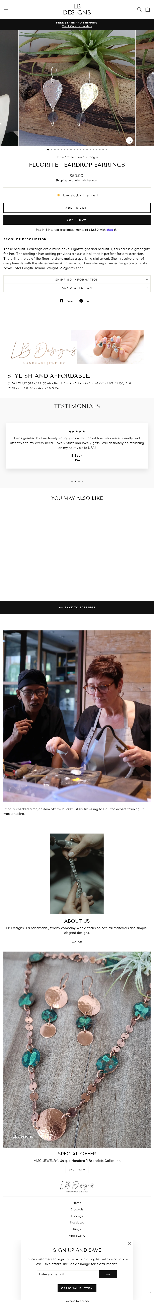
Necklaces (77, 1222)
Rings (77, 1229)
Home (60, 157)
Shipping (61, 180)
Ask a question (77, 288)
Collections (74, 157)
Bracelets (77, 1209)
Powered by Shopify (77, 1300)
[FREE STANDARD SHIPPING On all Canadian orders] (77, 24)
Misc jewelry (77, 1236)
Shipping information (77, 279)
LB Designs (77, 9)
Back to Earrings (80, 607)
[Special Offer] (77, 1050)
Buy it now (77, 219)
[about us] (77, 873)
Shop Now (77, 1169)
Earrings (90, 157)
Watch (77, 941)
